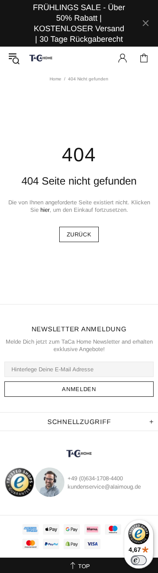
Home (55, 78)
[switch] (139, 560)
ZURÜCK (79, 234)
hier (45, 210)
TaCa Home (41, 58)
